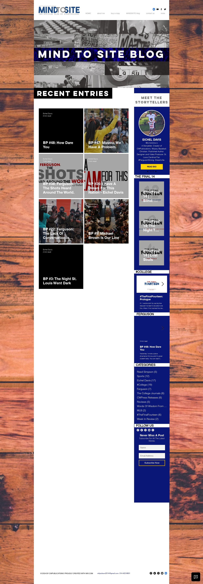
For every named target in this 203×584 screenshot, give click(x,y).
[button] (152, 167)
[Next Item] (162, 284)
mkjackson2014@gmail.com (108, 573)
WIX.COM (89, 573)
